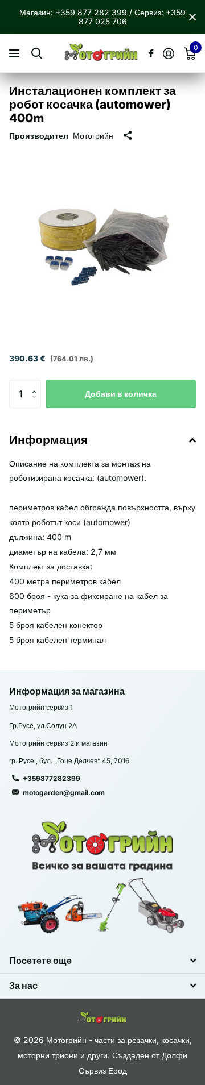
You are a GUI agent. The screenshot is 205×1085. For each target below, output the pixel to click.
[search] (36, 53)
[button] (37, 384)
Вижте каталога (15, 54)
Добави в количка (121, 393)
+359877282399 (51, 778)
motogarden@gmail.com (64, 792)
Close (192, 17)
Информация (48, 440)
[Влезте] (168, 53)
